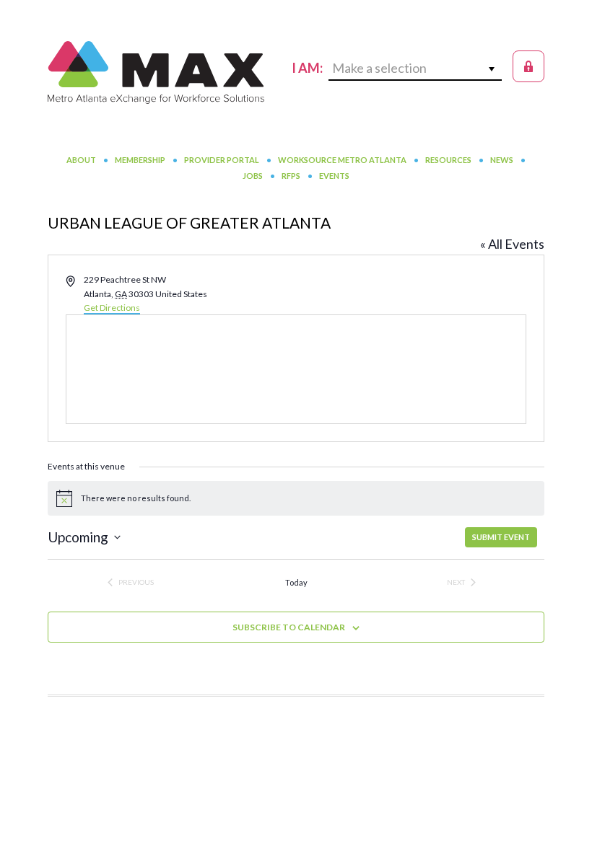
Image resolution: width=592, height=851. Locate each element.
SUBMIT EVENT (501, 537)
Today (296, 582)
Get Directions (112, 307)
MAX (156, 72)
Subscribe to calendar (288, 627)
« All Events (512, 244)
